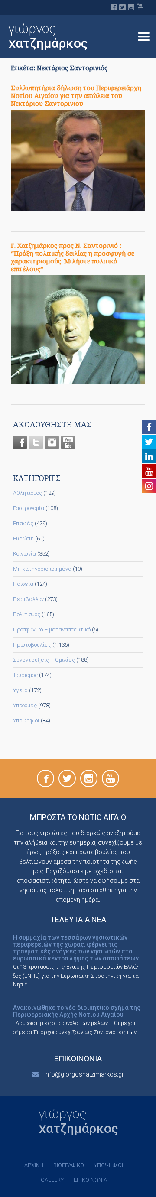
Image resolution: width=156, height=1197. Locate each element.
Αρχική (33, 1165)
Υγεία (20, 690)
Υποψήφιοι (26, 720)
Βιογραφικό (68, 1165)
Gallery (52, 1180)
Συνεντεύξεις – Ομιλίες (44, 660)
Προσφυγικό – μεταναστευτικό (52, 629)
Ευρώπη (23, 538)
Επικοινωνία (90, 1180)
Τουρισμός (25, 675)
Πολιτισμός (26, 614)
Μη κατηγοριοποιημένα (42, 569)
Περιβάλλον (28, 599)
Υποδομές (25, 705)
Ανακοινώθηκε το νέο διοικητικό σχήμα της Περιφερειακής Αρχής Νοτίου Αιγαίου (76, 1011)
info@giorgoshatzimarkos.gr (84, 1074)
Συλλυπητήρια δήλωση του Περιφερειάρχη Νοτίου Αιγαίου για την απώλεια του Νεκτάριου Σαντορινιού (76, 95)
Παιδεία (23, 584)
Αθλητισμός (27, 493)
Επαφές (23, 523)
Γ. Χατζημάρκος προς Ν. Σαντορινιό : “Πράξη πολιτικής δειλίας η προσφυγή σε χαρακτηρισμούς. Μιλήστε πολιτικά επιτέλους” (72, 257)
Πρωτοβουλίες (32, 644)
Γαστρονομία (28, 508)
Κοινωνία (24, 553)
